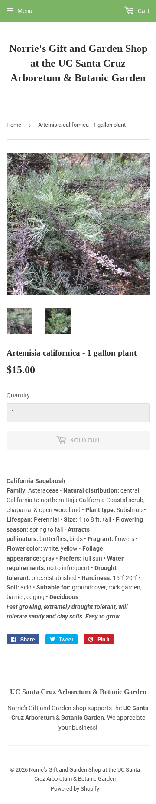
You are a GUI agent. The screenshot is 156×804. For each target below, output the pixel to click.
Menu (24, 10)
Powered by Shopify (75, 788)
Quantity (18, 395)
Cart (143, 10)
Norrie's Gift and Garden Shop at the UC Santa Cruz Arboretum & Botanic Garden (78, 62)
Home (13, 125)
